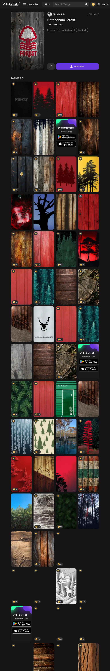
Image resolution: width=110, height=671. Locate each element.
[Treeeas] (21, 511)
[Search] (86, 4)
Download (79, 66)
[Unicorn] (44, 474)
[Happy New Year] (66, 474)
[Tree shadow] (44, 212)
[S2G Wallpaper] (21, 324)
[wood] (66, 212)
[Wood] (88, 99)
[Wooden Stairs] (21, 549)
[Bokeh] (21, 212)
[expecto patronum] (44, 324)
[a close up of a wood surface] (88, 212)
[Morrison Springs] (66, 436)
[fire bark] (88, 511)
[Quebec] (44, 137)
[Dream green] (66, 399)
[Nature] (88, 549)
